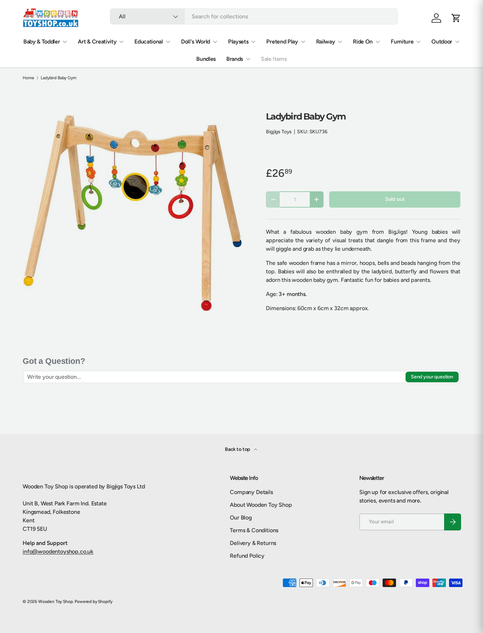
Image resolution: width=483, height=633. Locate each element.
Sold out (395, 199)
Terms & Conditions (254, 530)
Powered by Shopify (93, 601)
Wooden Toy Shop (55, 601)
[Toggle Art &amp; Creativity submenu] (121, 41)
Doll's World (195, 41)
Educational (148, 41)
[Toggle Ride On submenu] (377, 41)
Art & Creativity (97, 41)
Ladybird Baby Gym (58, 78)
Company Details (251, 492)
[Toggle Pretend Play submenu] (303, 41)
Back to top (238, 449)
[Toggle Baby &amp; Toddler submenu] (64, 41)
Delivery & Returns (253, 543)
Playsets (238, 41)
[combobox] (253, 16)
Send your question (432, 377)
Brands (234, 59)
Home (28, 78)
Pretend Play (282, 41)
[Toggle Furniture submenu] (418, 41)
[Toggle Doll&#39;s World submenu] (215, 41)
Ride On (363, 41)
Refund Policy (247, 555)
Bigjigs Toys (279, 132)
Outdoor (441, 41)
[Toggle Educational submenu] (168, 41)
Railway (325, 41)
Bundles (206, 59)
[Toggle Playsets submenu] (253, 41)
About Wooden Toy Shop (261, 504)
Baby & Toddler (41, 41)
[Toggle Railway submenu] (340, 41)
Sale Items (274, 59)
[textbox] (214, 377)
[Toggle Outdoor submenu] (457, 41)
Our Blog (241, 517)
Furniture (402, 41)
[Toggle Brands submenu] (248, 59)
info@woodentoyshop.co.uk (58, 551)
